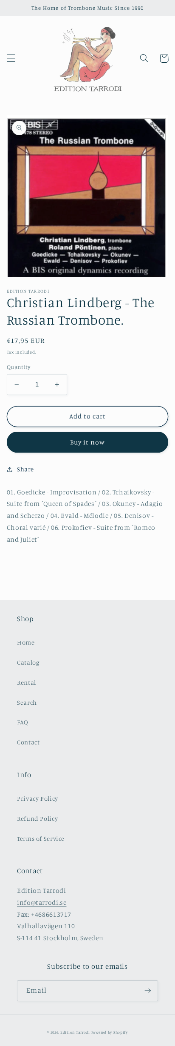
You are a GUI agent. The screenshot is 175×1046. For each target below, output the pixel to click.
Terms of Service (41, 838)
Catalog (28, 662)
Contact (28, 742)
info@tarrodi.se (41, 902)
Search (27, 702)
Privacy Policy (37, 798)
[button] (11, 58)
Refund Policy (37, 818)
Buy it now (87, 442)
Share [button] (25, 469)
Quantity (18, 366)
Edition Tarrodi (75, 1032)
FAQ (22, 722)
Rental (26, 682)
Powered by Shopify (109, 1032)
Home (26, 642)
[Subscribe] (148, 990)
